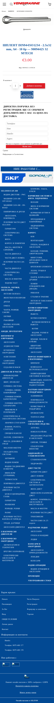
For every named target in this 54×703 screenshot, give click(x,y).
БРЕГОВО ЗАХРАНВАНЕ (14, 551)
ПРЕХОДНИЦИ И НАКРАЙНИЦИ (37, 220)
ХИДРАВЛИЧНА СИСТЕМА (36, 227)
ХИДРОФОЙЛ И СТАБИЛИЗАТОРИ (36, 454)
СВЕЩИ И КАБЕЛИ (13, 433)
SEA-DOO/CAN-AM (9, 191)
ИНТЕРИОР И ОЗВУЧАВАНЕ (7, 337)
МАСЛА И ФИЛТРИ (13, 279)
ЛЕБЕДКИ (35, 557)
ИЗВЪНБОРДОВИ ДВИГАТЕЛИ (10, 377)
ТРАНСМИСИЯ (37, 517)
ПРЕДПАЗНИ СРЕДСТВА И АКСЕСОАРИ (40, 437)
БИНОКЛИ (35, 363)
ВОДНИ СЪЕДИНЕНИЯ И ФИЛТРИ (14, 467)
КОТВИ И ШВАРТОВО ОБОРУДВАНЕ (38, 309)
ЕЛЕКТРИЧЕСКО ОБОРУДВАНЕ (9, 540)
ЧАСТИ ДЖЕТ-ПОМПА (15, 258)
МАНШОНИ (10, 505)
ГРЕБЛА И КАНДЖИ (39, 535)
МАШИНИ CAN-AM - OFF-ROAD (12, 200)
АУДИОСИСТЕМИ (11, 346)
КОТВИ (35, 329)
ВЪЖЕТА (34, 314)
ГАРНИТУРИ (10, 229)
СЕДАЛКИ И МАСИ (12, 367)
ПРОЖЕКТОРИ (37, 413)
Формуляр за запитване (36, 609)
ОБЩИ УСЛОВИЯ (9, 619)
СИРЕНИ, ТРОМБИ (39, 442)
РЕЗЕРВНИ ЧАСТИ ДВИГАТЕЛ (11, 489)
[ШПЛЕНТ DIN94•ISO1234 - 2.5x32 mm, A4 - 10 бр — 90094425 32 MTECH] (27, 25)
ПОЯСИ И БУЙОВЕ (39, 432)
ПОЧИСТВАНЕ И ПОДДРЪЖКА (37, 408)
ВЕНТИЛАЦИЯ (37, 241)
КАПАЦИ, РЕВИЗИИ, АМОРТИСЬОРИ (39, 252)
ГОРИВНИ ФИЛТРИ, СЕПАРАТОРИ (13, 404)
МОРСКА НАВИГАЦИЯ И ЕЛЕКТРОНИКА (39, 358)
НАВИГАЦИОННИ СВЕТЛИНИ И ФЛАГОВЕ (39, 375)
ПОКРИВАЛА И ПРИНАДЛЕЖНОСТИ (38, 401)
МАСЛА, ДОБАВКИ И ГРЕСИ (12, 442)
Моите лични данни (28, 692)
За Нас (4, 609)
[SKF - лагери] (13, 178)
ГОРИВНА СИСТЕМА (13, 386)
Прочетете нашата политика (27, 686)
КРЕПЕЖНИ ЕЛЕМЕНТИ (24, 11)
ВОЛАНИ (34, 202)
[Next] (51, 177)
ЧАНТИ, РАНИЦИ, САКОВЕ (10, 311)
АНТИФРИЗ (10, 458)
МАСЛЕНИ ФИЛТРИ (12, 448)
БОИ (32, 237)
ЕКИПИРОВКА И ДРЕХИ (14, 212)
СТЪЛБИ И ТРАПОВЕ (40, 297)
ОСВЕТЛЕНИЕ (10, 357)
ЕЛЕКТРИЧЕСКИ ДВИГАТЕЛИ (9, 533)
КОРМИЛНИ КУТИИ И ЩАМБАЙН (39, 214)
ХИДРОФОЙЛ (36, 464)
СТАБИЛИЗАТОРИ (38, 460)
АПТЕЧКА (35, 428)
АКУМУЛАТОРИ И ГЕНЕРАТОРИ (10, 546)
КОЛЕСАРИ (35, 561)
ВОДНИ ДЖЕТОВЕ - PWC (14, 195)
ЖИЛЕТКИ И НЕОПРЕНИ (14, 298)
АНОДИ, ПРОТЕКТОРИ (11, 331)
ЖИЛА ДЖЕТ (36, 489)
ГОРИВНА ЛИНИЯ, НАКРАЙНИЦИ (12, 391)
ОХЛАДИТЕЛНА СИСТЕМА (10, 453)
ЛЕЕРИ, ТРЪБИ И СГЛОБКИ (37, 272)
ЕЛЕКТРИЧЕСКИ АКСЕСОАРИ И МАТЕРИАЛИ (10, 558)
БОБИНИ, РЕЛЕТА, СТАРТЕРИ (12, 428)
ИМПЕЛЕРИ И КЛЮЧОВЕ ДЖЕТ (41, 494)
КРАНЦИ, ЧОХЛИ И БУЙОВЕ (38, 340)
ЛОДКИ (34, 539)
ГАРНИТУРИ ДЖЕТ (39, 472)
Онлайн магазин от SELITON (27, 700)
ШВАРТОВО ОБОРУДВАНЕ (35, 347)
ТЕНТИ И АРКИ (37, 417)
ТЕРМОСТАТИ (11, 479)
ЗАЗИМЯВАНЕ (37, 396)
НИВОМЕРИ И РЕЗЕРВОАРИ (10, 411)
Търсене (30, 614)
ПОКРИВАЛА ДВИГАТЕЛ (14, 483)
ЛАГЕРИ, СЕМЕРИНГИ (13, 437)
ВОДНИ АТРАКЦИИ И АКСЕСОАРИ (39, 570)
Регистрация (32, 604)
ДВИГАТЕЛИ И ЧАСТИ (11, 372)
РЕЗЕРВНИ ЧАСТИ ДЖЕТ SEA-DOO (14, 223)
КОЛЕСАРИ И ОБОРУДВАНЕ (34, 545)
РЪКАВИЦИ (9, 320)
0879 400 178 (18, 650)
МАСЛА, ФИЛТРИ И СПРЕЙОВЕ (13, 248)
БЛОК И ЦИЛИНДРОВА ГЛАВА (14, 495)
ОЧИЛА (7, 306)
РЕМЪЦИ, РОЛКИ (12, 509)
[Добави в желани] (48, 79)
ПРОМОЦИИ (34, 576)
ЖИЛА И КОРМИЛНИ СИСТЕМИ (39, 207)
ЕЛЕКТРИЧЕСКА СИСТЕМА (11, 234)
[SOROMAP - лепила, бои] (40, 178)
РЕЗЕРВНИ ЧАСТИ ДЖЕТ (42, 513)
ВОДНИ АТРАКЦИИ (37, 565)
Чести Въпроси (33, 599)
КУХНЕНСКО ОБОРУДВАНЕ (8, 351)
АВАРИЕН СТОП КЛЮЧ (15, 423)
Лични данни (7, 624)
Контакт (5, 629)
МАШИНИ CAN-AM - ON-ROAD (13, 206)
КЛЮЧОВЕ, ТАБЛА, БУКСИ (38, 190)
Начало (4, 11)
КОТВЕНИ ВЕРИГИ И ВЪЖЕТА (40, 323)
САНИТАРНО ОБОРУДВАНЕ (8, 362)
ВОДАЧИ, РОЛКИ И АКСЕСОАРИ (39, 334)
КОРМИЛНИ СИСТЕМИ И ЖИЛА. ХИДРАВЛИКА (40, 197)
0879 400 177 (18, 645)
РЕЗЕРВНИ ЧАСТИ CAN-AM (13, 263)
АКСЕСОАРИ (9, 342)
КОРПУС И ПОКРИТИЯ (15, 243)
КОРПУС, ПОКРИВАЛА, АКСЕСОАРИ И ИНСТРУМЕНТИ (40, 502)
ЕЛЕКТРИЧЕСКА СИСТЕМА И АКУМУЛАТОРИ (37, 482)
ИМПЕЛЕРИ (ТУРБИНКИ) (9, 474)
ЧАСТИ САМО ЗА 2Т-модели (39, 522)
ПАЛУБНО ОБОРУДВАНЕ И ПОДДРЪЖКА (39, 391)
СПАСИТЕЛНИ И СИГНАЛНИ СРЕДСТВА (39, 423)
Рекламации (7, 604)
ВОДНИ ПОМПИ (12, 462)
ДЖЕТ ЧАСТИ (34, 468)
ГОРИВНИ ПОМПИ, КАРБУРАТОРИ (12, 398)
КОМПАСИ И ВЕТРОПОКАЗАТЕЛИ (38, 368)
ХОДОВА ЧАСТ (11, 283)
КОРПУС (11, 11)
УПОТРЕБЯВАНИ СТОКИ (39, 581)
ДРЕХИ (7, 302)
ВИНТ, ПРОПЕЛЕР (11, 382)
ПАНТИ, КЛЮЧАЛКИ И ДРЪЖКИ (40, 278)
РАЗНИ (8, 513)
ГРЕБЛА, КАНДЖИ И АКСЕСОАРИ (39, 246)
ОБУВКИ (7, 316)
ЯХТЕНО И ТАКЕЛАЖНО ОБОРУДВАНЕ (40, 302)
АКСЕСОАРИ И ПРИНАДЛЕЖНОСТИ (38, 551)
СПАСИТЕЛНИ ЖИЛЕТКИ (36, 447)
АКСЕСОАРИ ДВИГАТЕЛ (14, 527)
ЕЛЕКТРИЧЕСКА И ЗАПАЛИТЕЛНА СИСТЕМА (14, 417)
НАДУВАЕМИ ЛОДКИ (37, 528)
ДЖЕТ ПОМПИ (37, 476)
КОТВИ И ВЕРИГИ (38, 318)
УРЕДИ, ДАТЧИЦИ (12, 523)
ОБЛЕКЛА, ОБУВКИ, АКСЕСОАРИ (10, 289)
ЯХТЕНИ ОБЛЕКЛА (12, 294)
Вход (4, 614)
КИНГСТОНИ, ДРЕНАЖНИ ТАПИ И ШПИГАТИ (38, 260)
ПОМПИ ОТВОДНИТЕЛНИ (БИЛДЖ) (37, 286)
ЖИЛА (8, 239)
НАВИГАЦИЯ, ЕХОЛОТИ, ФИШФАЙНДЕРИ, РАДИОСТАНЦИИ (40, 382)
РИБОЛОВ (35, 293)
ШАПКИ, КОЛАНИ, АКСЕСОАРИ (11, 325)
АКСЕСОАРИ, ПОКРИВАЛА (10, 217)
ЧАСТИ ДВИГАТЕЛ (13, 254)
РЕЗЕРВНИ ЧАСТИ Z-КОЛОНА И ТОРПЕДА (12, 518)
